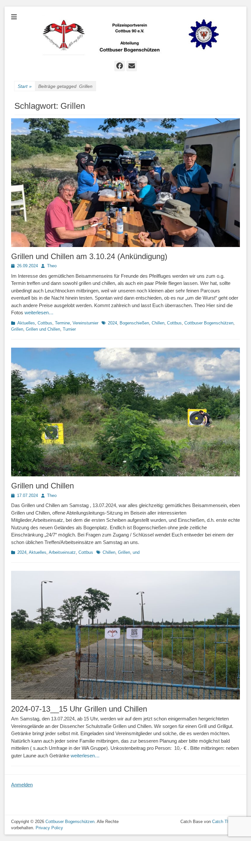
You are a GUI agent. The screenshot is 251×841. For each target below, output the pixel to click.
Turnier (69, 329)
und (136, 552)
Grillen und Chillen (43, 329)
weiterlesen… (39, 312)
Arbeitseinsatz (62, 552)
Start (25, 86)
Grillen (17, 329)
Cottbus (45, 323)
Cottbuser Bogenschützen (208, 323)
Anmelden (22, 784)
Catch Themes (226, 821)
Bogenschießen (134, 323)
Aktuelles (26, 323)
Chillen (158, 323)
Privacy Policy (49, 827)
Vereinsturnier (85, 323)
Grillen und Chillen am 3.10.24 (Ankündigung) (89, 256)
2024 (112, 323)
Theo (52, 265)
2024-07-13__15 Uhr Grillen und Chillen (79, 708)
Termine (62, 323)
